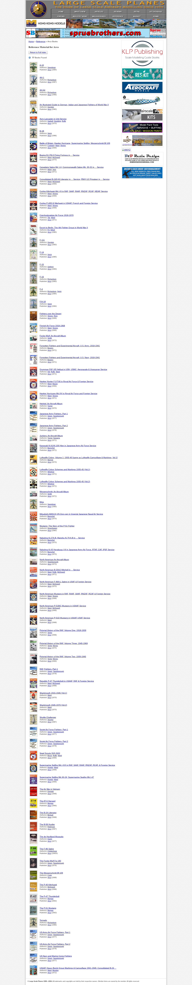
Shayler (50, 720)
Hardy (50, 839)
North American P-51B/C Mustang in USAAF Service (63, 606)
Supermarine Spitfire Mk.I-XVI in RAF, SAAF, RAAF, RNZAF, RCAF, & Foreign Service (77, 765)
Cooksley (51, 145)
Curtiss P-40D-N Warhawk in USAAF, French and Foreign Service (69, 203)
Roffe (64, 121)
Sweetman (52, 67)
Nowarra (56, 438)
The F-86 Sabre (47, 849)
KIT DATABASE (156, 12)
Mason (55, 384)
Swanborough (58, 416)
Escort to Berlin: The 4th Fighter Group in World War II (64, 227)
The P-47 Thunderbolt (49, 896)
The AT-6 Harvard (47, 801)
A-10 (42, 65)
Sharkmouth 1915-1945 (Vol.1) (53, 693)
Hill (49, 372)
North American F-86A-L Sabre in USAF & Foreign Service (65, 582)
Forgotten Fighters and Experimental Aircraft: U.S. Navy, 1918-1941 (70, 357)
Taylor (50, 633)
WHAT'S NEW (79, 12)
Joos (54, 169)
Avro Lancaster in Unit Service (53, 119)
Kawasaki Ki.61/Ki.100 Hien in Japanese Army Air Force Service (68, 446)
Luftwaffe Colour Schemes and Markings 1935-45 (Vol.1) (65, 469)
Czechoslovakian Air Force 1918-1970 (57, 215)
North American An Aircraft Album (54, 559)
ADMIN (156, 17)
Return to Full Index (38, 53)
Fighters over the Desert (50, 313)
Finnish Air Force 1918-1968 (52, 326)
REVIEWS (118, 12)
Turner (50, 406)
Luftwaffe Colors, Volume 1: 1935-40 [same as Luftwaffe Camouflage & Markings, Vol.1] (79, 457)
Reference (40, 41)
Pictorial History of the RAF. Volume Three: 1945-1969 (64, 643)
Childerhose (52, 851)
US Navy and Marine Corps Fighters (56, 956)
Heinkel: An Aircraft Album (51, 403)
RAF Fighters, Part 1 (49, 669)
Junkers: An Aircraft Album (51, 436)
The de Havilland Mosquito (51, 836)
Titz (49, 217)
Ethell (53, 230)
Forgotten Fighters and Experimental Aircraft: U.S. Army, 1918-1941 (70, 346)
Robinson (51, 827)
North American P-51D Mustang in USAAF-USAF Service (65, 618)
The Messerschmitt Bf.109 (51, 873)
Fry (49, 230)
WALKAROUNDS (99, 17)
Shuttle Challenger (48, 717)
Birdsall (50, 815)
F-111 (42, 240)
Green (50, 416)
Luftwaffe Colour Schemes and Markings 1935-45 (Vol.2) (65, 481)
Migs (42, 502)
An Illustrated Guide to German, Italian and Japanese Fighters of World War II (74, 105)
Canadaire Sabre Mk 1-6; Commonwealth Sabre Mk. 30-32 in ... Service (72, 167)
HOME (61, 12)
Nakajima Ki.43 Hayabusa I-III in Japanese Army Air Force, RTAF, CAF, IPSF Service (77, 549)
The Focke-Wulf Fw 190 (50, 861)
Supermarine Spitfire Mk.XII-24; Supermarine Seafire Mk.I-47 (67, 777)
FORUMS (61, 17)
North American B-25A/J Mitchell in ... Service (60, 570)
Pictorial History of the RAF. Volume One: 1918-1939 (63, 630)
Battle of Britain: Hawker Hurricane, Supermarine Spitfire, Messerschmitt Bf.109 (75, 143)
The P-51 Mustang (48, 908)
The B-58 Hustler (47, 824)
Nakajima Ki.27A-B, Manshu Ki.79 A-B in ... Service (62, 538)
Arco (49, 70)
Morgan (50, 803)
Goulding (57, 121)
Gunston (51, 107)
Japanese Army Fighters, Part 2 (54, 425)
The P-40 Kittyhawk (48, 885)
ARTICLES (99, 12)
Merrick (50, 460)
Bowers (50, 348)
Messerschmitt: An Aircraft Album (54, 491)
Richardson (52, 80)
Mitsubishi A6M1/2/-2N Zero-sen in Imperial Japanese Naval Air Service (71, 514)
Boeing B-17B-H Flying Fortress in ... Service (59, 155)
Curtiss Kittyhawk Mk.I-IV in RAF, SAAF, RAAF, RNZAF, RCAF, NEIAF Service (74, 191)
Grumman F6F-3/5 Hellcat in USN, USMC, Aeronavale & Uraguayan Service (73, 369)
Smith (50, 338)
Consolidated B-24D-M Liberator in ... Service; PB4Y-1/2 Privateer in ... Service (74, 179)
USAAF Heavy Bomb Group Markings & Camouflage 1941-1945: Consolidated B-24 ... (78, 968)
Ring (55, 316)
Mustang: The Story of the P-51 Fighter (57, 526)
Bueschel (51, 448)
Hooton (50, 767)
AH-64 (42, 90)
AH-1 (42, 77)
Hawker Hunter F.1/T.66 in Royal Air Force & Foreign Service (66, 381)
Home (31, 41)
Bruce (50, 755)
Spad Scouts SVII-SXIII (50, 753)
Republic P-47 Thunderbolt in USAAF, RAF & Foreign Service (67, 681)
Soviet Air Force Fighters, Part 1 (54, 729)
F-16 (42, 277)
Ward (57, 145)
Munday (55, 970)
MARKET (137, 17)
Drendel (51, 791)
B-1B (42, 131)
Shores (63, 145)
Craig (50, 875)
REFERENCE (118, 17)
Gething (51, 267)
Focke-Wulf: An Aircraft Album (53, 336)
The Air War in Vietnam (50, 789)
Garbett (50, 121)
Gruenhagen (52, 528)
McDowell (56, 157)
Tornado (43, 920)
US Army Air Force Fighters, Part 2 (55, 944)
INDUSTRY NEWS (80, 17)
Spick (50, 133)
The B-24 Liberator (48, 813)
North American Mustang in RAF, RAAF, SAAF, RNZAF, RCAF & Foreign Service (75, 594)
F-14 (42, 252)
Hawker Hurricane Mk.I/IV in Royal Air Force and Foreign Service (68, 393)
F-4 (41, 289)
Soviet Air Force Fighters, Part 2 (54, 741)
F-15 (42, 264)
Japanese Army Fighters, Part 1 (54, 414)
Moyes (55, 646)
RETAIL (137, 12)
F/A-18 (43, 301)
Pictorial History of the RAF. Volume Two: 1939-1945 (63, 656)
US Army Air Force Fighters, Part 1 (55, 932)
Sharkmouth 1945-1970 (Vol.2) (53, 705)
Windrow (51, 472)
